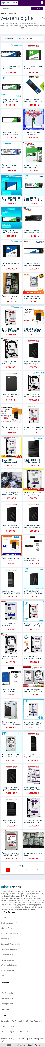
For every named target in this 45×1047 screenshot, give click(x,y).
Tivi (2, 988)
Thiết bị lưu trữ (7, 1004)
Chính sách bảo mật (9, 923)
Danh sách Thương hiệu (10, 944)
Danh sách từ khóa (8, 954)
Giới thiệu (5, 918)
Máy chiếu (5, 1009)
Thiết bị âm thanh (8, 998)
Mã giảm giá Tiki (7, 960)
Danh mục (5, 939)
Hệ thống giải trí (7, 993)
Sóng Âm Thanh (33, 1045)
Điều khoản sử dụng (9, 928)
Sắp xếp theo (20, 38)
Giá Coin (6, 1041)
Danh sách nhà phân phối (11, 949)
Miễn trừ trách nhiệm (9, 933)
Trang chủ (4, 13)
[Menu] (42, 2)
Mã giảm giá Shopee (9, 970)
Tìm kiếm (37, 8)
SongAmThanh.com (19, 1045)
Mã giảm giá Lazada (9, 965)
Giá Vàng (36, 1039)
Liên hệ (3, 976)
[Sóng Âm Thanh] (11, 886)
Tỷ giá (14, 1039)
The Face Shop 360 (24, 1039)
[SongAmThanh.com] (13, 3)
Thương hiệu (13, 13)
